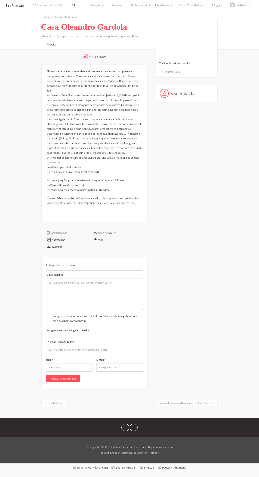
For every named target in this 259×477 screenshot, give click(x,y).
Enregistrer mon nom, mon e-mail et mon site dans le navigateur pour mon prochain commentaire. (95, 318)
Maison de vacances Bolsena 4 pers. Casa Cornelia (185, 403)
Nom (49, 359)
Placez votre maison (190, 5)
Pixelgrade (153, 452)
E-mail (101, 359)
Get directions (171, 72)
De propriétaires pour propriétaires (150, 5)
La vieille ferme (55, 403)
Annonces (116, 5)
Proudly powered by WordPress (116, 452)
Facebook (125, 428)
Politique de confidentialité (158, 447)
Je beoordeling (55, 275)
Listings (46, 17)
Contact (137, 447)
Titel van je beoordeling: (60, 342)
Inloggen (217, 5)
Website (51, 44)
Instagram (133, 428)
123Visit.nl (14, 5)
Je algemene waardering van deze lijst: (68, 330)
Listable (140, 452)
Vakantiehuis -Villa (65, 17)
